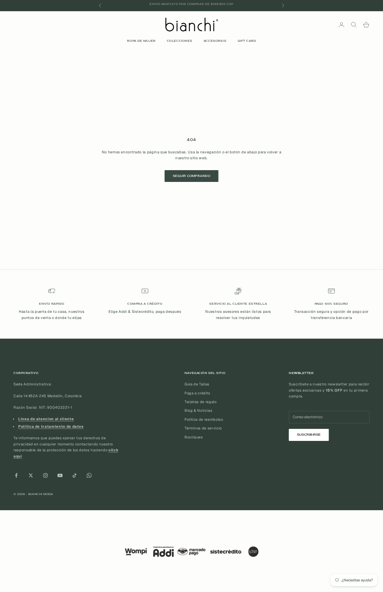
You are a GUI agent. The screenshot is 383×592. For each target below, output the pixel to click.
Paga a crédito (197, 393)
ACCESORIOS (215, 41)
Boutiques (193, 437)
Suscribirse (309, 435)
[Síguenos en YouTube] (60, 475)
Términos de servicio (203, 428)
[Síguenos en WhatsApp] (89, 475)
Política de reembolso (203, 419)
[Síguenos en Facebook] (16, 475)
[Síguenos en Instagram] (45, 475)
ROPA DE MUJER (141, 41)
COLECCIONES (179, 41)
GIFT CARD (247, 41)
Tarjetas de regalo (200, 401)
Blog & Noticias (198, 410)
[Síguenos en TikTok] (74, 475)
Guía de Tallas (196, 384)
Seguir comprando (191, 176)
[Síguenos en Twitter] (31, 475)
